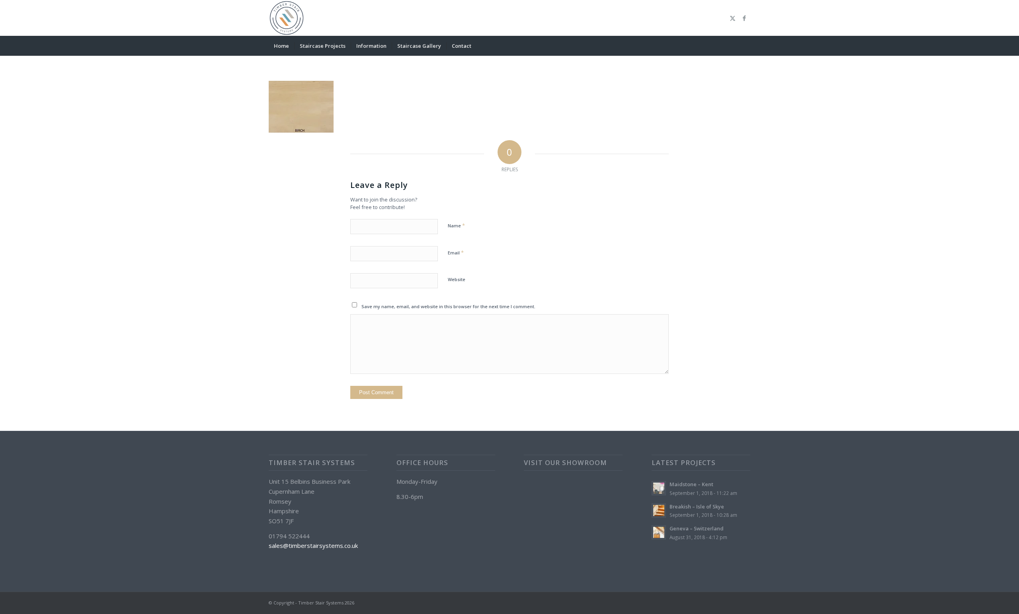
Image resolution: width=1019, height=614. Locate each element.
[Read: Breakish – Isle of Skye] (659, 510)
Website (456, 279)
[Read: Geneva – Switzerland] (659, 532)
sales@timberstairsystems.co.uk (313, 545)
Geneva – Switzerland (697, 528)
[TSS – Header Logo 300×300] (287, 18)
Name (456, 225)
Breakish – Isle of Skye (697, 506)
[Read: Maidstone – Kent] (659, 488)
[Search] (745, 46)
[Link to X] (732, 18)
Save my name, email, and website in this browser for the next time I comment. (448, 306)
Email (456, 252)
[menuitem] (281, 46)
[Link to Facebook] (744, 18)
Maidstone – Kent (691, 484)
